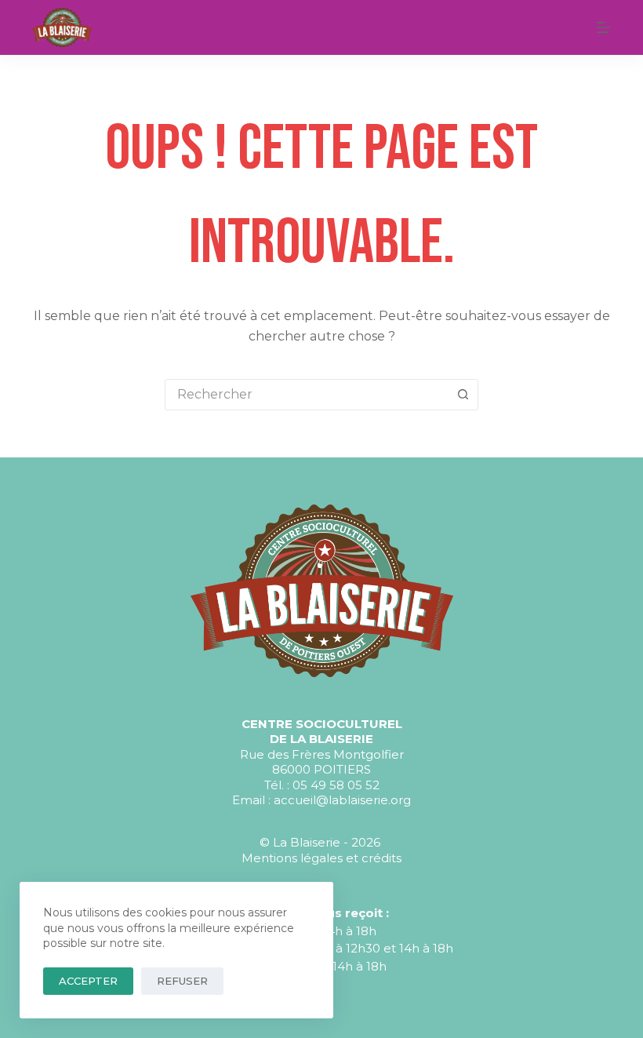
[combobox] (306, 394)
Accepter (88, 980)
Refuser (182, 980)
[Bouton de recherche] (463, 395)
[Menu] (604, 27)
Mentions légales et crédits (321, 857)
